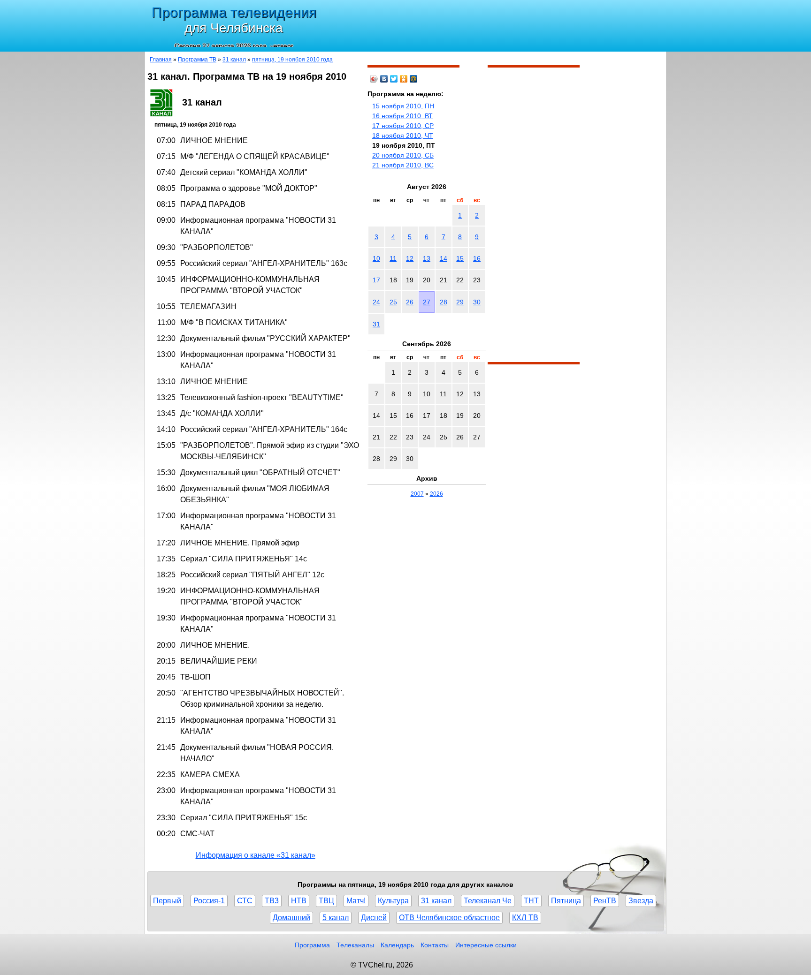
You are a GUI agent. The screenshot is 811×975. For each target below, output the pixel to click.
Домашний (291, 918)
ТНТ (531, 901)
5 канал (335, 918)
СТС (244, 901)
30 (477, 302)
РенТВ (604, 901)
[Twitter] (394, 79)
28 (443, 302)
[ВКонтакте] (384, 79)
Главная (161, 59)
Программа (312, 945)
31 (376, 324)
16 (477, 258)
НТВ (298, 901)
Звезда (640, 901)
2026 (436, 494)
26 (409, 302)
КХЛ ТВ (525, 918)
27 (426, 302)
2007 (417, 494)
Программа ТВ (197, 59)
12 (409, 258)
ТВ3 (272, 901)
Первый (167, 901)
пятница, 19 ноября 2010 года (292, 59)
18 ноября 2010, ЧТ (402, 135)
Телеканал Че (488, 901)
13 (426, 258)
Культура (393, 901)
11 (393, 258)
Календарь (397, 945)
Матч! (356, 901)
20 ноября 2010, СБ (403, 155)
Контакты (435, 945)
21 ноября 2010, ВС (403, 165)
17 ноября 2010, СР (403, 125)
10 (376, 258)
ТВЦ (326, 901)
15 (460, 258)
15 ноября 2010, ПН (403, 106)
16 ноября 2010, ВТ (402, 116)
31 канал (234, 59)
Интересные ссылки (486, 945)
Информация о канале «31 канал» (255, 855)
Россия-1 (209, 901)
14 (443, 258)
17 (376, 280)
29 (460, 302)
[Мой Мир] (414, 79)
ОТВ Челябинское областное (449, 918)
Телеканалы (355, 945)
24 (376, 302)
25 (393, 302)
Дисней (374, 918)
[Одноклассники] (404, 79)
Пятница (566, 901)
